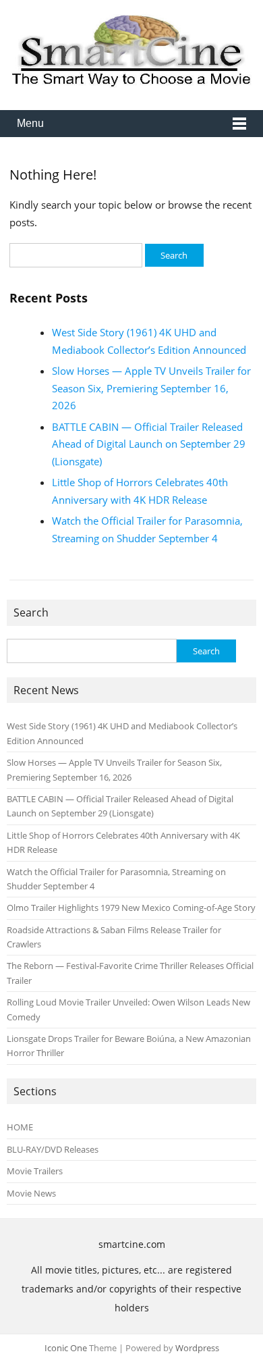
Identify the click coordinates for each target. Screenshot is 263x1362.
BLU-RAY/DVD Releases (52, 1149)
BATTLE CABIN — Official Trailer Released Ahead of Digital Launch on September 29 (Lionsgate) (148, 444)
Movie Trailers (35, 1171)
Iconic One (66, 1348)
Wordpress (197, 1348)
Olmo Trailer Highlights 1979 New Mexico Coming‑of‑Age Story (131, 907)
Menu (30, 123)
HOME (20, 1127)
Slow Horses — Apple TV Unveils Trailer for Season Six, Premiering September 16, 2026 (151, 388)
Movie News (31, 1193)
